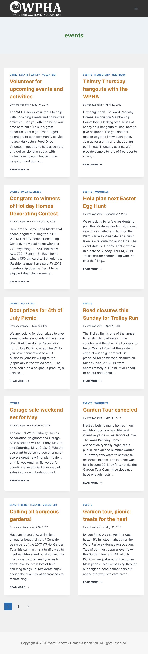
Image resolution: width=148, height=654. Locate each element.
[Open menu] (136, 8)
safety (35, 74)
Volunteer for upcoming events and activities (36, 89)
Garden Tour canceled (110, 410)
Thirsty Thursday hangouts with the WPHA (105, 89)
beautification (19, 505)
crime (13, 74)
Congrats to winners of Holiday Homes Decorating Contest (35, 206)
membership (102, 74)
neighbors (119, 74)
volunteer (49, 74)
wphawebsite (21, 104)
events (24, 74)
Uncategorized (31, 191)
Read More (19, 169)
